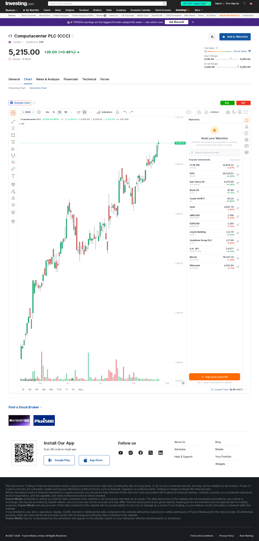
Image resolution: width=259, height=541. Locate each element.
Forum (104, 79)
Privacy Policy (226, 535)
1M (65, 112)
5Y (73, 389)
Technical (89, 79)
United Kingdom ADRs (82, 15)
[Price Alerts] (117, 112)
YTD (59, 389)
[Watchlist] (246, 120)
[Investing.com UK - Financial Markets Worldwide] (20, 3)
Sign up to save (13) (216, 376)
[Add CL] (237, 199)
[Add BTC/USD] (237, 258)
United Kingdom (61, 15)
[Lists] (246, 133)
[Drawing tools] (19, 250)
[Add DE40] (237, 174)
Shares (11, 15)
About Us (179, 441)
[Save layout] (199, 112)
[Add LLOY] (237, 233)
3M (43, 389)
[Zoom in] (97, 376)
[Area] (78, 112)
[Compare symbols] (39, 112)
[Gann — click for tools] (13, 149)
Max (81, 389)
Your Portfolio (223, 456)
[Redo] (131, 112)
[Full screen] (245, 112)
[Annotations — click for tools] (13, 176)
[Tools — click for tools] (13, 169)
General (14, 79)
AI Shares (211, 15)
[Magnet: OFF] (13, 184)
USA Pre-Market (173, 15)
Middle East (142, 15)
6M (51, 389)
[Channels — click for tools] (13, 128)
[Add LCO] (237, 191)
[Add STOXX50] (237, 183)
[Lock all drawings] (13, 198)
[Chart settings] (239, 112)
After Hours (189, 15)
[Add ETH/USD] (237, 266)
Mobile (219, 449)
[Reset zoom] (111, 376)
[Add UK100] (237, 166)
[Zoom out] (92, 376)
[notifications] (244, 3)
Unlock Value (240, 51)
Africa (201, 15)
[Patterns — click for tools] (13, 155)
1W (29, 389)
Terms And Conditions (201, 535)
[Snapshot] (228, 112)
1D (59, 112)
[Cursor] (13, 113)
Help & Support (183, 456)
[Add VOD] (237, 241)
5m (47, 112)
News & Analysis (47, 79)
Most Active (44, 15)
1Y (66, 389)
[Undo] (125, 112)
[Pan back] (102, 376)
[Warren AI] (246, 152)
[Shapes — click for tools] (13, 135)
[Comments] (246, 146)
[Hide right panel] (185, 251)
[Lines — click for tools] (13, 121)
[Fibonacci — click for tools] (13, 142)
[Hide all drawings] (13, 205)
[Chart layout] (190, 112)
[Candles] (84, 112)
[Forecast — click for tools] (13, 162)
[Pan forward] (107, 376)
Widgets (220, 463)
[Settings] (183, 383)
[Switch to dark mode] (234, 112)
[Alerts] (246, 127)
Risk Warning (246, 535)
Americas (113, 15)
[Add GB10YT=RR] (237, 249)
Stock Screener (163, 10)
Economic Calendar (141, 10)
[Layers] (13, 212)
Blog (218, 441)
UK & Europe (127, 15)
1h (54, 112)
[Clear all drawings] (13, 221)
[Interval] (71, 112)
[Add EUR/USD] (237, 224)
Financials (71, 79)
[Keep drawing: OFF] (13, 191)
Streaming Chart (17, 88)
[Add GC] (237, 208)
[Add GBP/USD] (237, 216)
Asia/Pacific (157, 15)
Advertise (180, 449)
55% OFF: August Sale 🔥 (196, 3)
